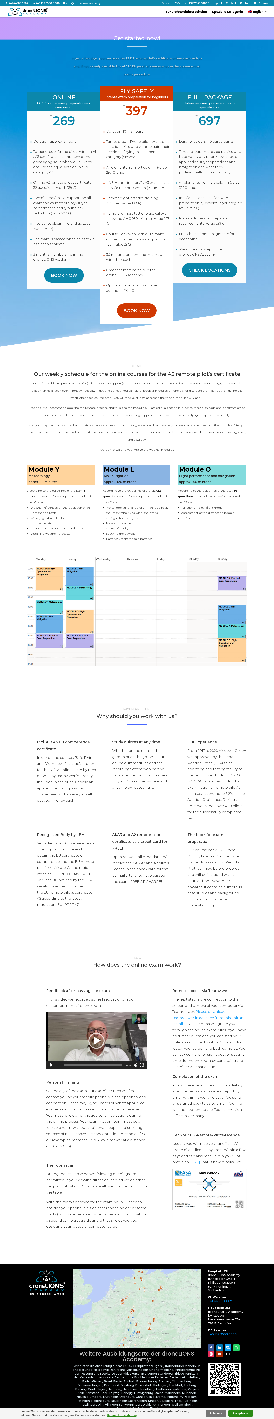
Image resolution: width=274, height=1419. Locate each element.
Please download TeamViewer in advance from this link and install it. (209, 1018)
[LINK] (195, 1162)
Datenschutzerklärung (122, 1415)
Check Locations (210, 270)
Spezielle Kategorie (227, 12)
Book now (64, 275)
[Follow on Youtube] (219, 1354)
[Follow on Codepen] (228, 1354)
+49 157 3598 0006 (222, 1334)
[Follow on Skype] (228, 1347)
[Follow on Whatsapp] (236, 1347)
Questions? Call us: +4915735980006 (185, 3)
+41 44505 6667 (220, 1301)
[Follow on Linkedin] (219, 1347)
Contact (231, 3)
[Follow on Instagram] (211, 1354)
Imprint (217, 3)
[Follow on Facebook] (211, 1347)
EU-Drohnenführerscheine (186, 12)
